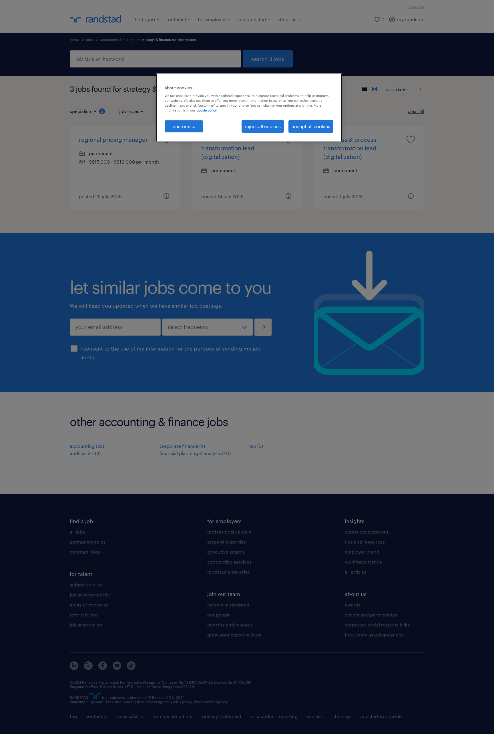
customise (184, 126)
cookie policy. (207, 110)
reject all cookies (263, 126)
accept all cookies (311, 126)
